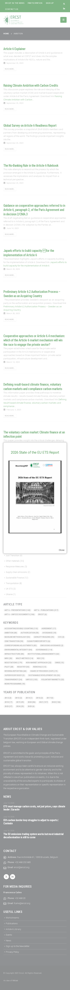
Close (61, 550)
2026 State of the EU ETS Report (35, 452)
